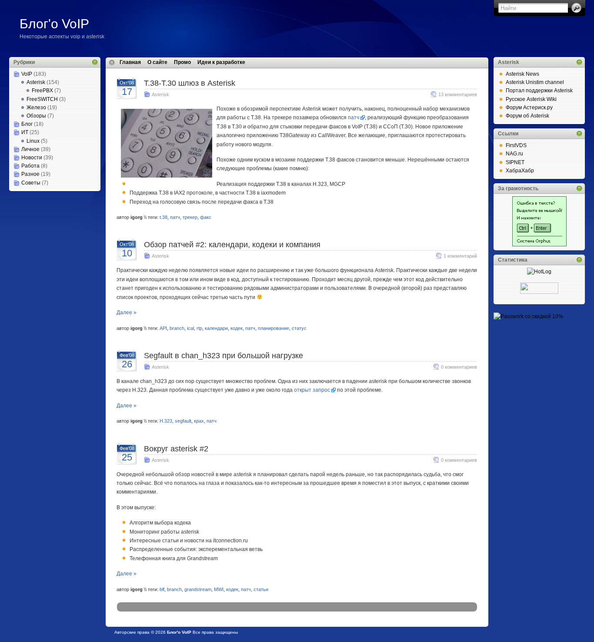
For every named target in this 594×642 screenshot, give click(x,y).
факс (205, 217)
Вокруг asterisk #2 (176, 448)
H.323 (166, 421)
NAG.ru (514, 154)
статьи (261, 589)
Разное (30, 174)
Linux (33, 141)
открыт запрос (312, 390)
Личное (30, 149)
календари (216, 328)
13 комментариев (457, 94)
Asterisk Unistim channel (535, 82)
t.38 (163, 217)
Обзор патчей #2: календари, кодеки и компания (232, 244)
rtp (199, 328)
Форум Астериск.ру (529, 107)
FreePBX (42, 90)
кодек (236, 328)
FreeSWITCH (42, 99)
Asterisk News (522, 74)
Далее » (127, 312)
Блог (27, 124)
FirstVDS (516, 145)
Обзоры (36, 116)
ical (190, 328)
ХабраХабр (520, 171)
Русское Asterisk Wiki (531, 99)
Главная (130, 62)
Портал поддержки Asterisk (539, 90)
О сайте (157, 62)
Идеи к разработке (221, 62)
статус (299, 328)
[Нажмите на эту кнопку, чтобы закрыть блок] (94, 62)
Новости (31, 158)
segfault (183, 421)
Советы (30, 183)
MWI (219, 589)
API (163, 328)
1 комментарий (460, 256)
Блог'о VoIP (54, 24)
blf (162, 589)
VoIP (26, 74)
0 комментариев (459, 367)
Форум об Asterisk (527, 116)
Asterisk (36, 82)
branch (177, 328)
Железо (36, 107)
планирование (273, 328)
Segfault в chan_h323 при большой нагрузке (223, 355)
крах (199, 421)
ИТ (24, 132)
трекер (190, 217)
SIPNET (515, 162)
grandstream (197, 589)
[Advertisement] (52, 234)
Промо (182, 62)
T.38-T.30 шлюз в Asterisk (189, 83)
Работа (30, 166)
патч (353, 117)
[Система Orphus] (539, 245)
